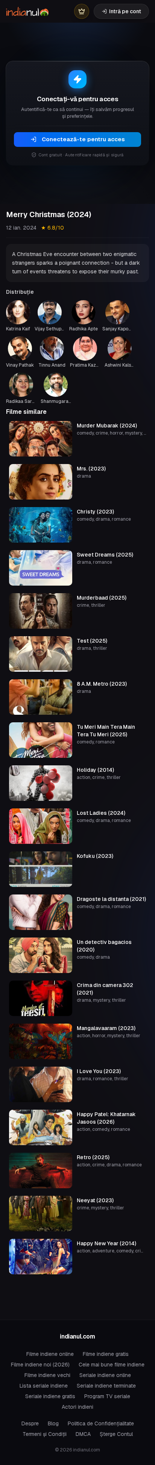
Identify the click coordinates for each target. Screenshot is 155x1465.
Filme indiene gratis (106, 1354)
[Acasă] (27, 11)
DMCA (83, 1434)
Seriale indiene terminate (106, 1385)
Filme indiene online (50, 1354)
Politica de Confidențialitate (101, 1423)
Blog (53, 1423)
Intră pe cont (125, 11)
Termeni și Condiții (45, 1434)
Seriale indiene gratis (50, 1396)
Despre (30, 1423)
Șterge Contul (116, 1434)
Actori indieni (77, 1406)
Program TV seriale (107, 1396)
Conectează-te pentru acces (83, 139)
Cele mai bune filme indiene (111, 1364)
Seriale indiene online (105, 1375)
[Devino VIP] (81, 11)
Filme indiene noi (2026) (40, 1364)
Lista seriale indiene (44, 1385)
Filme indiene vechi (47, 1375)
